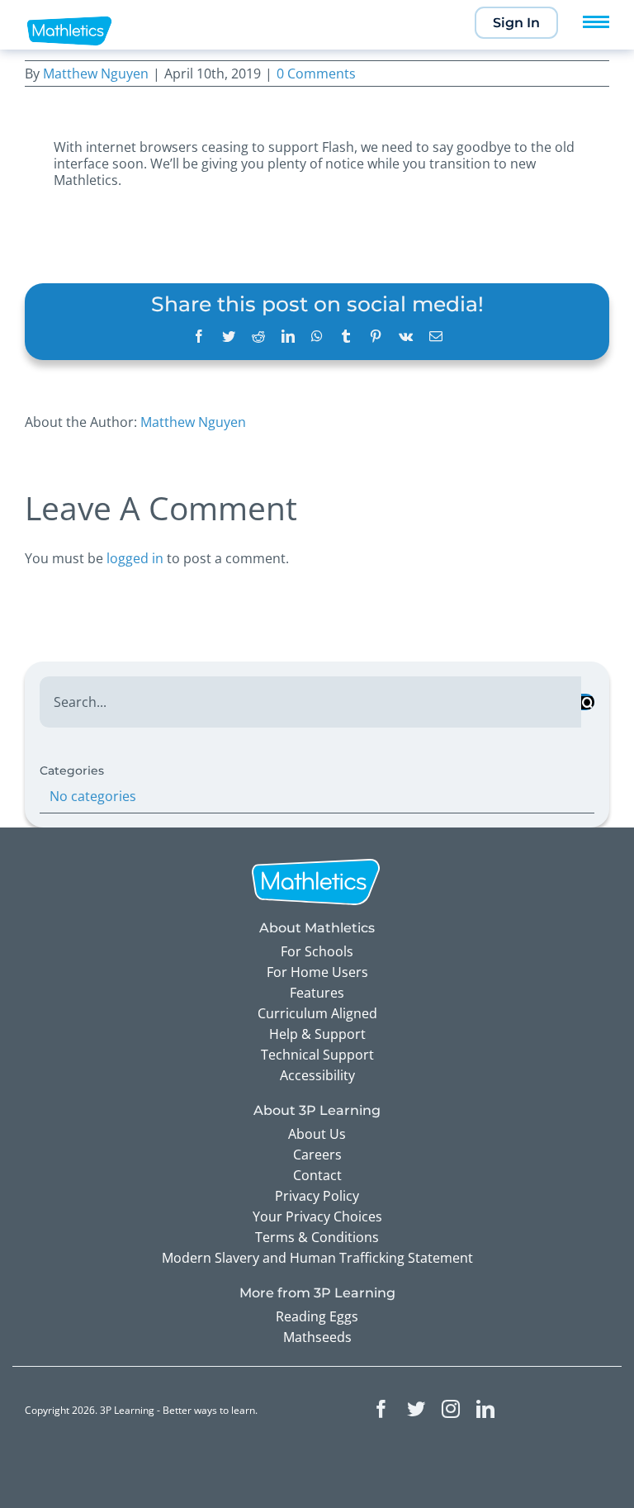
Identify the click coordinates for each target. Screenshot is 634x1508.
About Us (317, 1134)
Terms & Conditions (317, 1237)
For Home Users (317, 972)
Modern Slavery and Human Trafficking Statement (317, 1258)
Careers (317, 1154)
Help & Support (317, 1034)
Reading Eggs (317, 1316)
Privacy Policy (317, 1196)
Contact (317, 1175)
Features (317, 992)
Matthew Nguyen (96, 73)
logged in (134, 558)
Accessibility (317, 1075)
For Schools (317, 951)
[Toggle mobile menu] (596, 22)
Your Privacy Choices (317, 1216)
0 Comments (316, 73)
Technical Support (317, 1054)
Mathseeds (317, 1337)
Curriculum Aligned (317, 1013)
